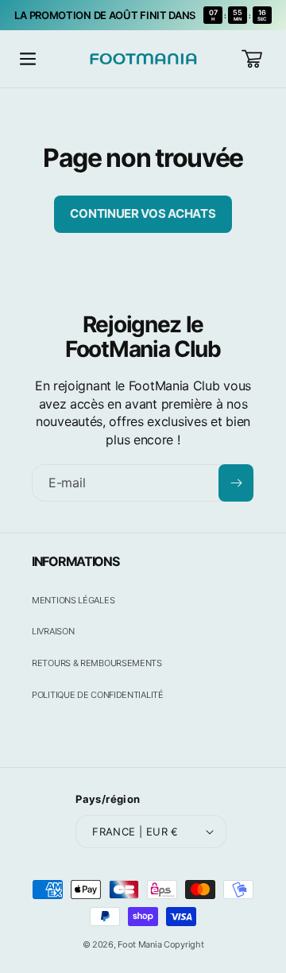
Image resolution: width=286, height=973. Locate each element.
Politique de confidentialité (98, 694)
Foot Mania (139, 944)
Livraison (53, 631)
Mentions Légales (73, 600)
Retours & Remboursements (97, 663)
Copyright (183, 944)
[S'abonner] (235, 483)
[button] (27, 59)
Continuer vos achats (142, 213)
